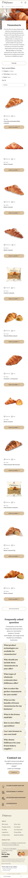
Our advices (17, 827)
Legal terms (5, 832)
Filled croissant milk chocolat (12, 464)
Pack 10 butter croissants (11, 507)
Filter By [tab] (14, 63)
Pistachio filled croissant (10, 336)
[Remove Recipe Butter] (2, 77)
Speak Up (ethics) (18, 835)
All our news (17, 824)
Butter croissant (8, 164)
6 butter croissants (9, 293)
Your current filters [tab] (8, 68)
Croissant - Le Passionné (11, 379)
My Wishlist (21, 2)
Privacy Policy (17, 832)
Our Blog (4, 829)
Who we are (5, 824)
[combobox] (14, 6)
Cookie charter (6, 835)
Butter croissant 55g (9, 550)
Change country (6, 827)
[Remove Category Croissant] (2, 71)
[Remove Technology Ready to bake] (2, 74)
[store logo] (7, 2)
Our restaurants (18, 829)
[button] (14, 127)
